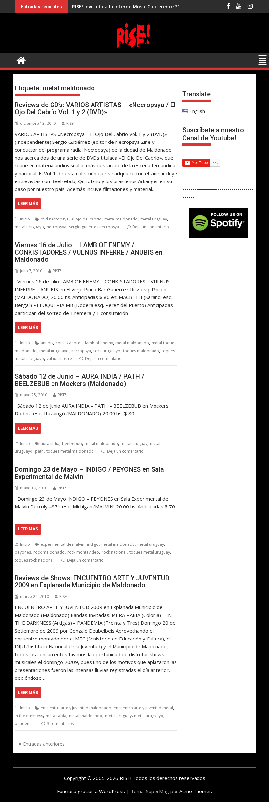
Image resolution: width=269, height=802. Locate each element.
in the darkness (29, 715)
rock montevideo (83, 552)
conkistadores (69, 343)
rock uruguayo (106, 350)
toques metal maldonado (70, 451)
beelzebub (72, 443)
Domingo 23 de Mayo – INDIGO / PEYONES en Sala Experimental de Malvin (89, 473)
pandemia (24, 723)
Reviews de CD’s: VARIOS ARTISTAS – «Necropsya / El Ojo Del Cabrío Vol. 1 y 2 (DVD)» (95, 108)
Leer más (28, 203)
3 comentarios (60, 723)
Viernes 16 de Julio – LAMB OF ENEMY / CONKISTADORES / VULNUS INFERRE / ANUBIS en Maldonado (88, 252)
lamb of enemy (99, 343)
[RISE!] (134, 49)
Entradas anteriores (44, 744)
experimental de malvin (62, 544)
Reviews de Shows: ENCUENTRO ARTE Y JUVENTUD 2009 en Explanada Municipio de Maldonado (92, 581)
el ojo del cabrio (86, 219)
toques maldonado (141, 350)
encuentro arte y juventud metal (143, 708)
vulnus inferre (59, 358)
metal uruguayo (29, 227)
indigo (93, 544)
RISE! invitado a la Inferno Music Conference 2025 (128, 6)
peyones (23, 552)
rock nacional (114, 552)
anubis (47, 343)
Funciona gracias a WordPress (91, 791)
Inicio (25, 219)
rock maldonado (49, 552)
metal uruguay (153, 219)
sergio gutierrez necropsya (94, 227)
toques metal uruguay (149, 552)
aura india (50, 443)
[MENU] (262, 60)
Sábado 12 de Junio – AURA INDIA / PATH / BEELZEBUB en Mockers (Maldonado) (79, 380)
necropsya (56, 227)
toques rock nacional (34, 560)
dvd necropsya (55, 219)
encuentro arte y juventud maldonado (76, 708)
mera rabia (56, 715)
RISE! (70, 123)
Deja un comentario (150, 227)
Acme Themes (195, 791)
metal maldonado (121, 219)
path (39, 451)
